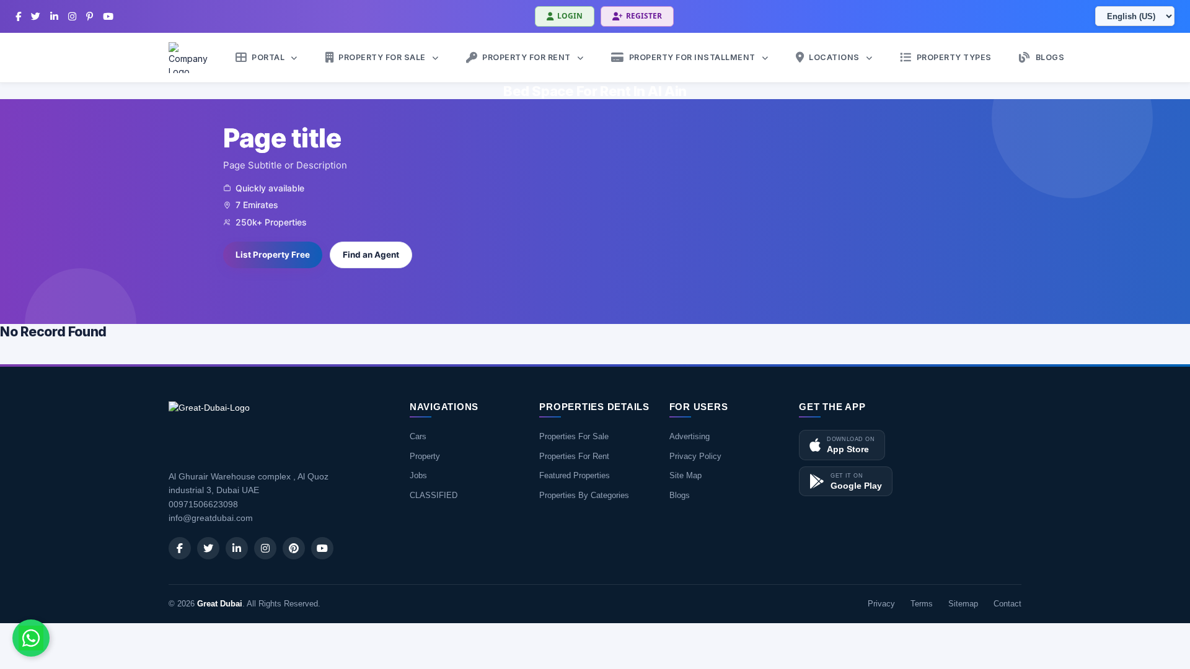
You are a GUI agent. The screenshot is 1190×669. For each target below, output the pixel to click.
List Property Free (273, 255)
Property (425, 456)
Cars (418, 436)
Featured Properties (574, 475)
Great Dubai (219, 603)
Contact (1007, 603)
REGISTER (644, 16)
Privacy (881, 603)
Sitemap (963, 603)
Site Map (685, 475)
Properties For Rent (574, 456)
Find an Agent (371, 255)
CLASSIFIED (433, 495)
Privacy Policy (695, 456)
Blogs (679, 495)
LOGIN (570, 16)
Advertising (689, 436)
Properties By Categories (584, 495)
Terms (921, 603)
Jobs (418, 475)
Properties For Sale (574, 436)
